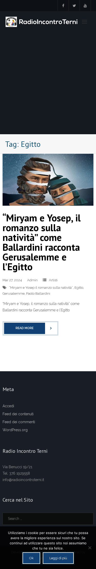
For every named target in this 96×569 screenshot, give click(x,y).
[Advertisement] (48, 83)
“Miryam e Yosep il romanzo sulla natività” (41, 288)
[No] (89, 547)
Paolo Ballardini (38, 293)
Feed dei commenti (19, 422)
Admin (32, 280)
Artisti (53, 280)
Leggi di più (58, 558)
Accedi (8, 406)
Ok (31, 558)
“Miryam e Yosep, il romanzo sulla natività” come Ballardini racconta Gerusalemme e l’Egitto (42, 242)
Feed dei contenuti (18, 414)
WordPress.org (15, 430)
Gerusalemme (14, 293)
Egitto (78, 288)
